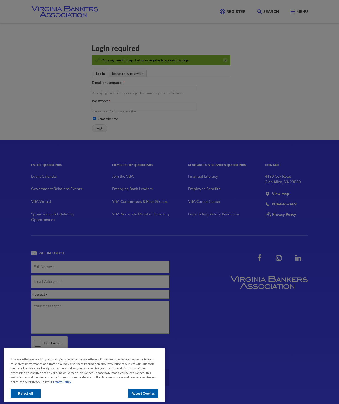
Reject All (25, 393)
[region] (84, 375)
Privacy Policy (61, 382)
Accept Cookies (143, 393)
